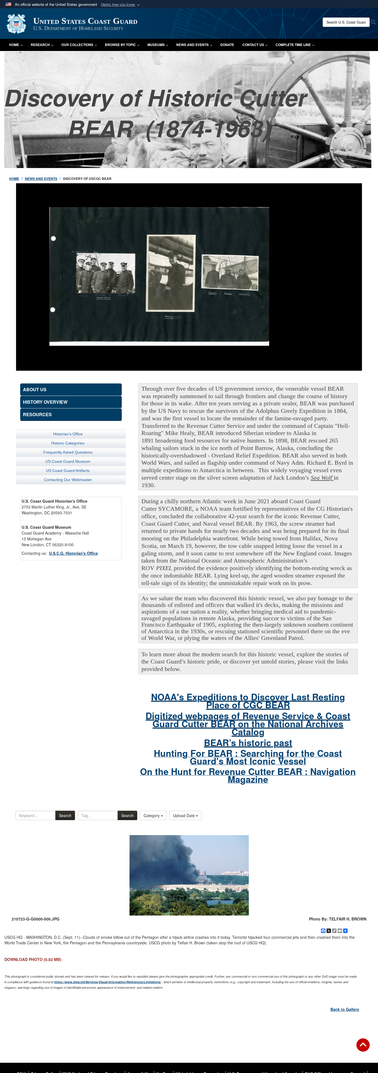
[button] (121, 4)
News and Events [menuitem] (192, 44)
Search (65, 815)
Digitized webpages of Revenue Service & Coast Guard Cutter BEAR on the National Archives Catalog (248, 723)
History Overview (45, 402)
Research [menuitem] (40, 44)
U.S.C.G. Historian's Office (73, 553)
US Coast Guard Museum (67, 461)
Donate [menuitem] (227, 44)
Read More (285, 268)
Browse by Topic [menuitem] (120, 44)
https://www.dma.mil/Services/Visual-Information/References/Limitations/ (107, 982)
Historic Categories (67, 443)
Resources (37, 414)
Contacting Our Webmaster (68, 479)
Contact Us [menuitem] (253, 44)
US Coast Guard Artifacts (68, 470)
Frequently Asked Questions (67, 452)
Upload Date (184, 815)
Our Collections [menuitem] (77, 44)
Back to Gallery (344, 1009)
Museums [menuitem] (156, 44)
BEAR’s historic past (248, 742)
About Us (34, 389)
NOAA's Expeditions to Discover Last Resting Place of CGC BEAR (248, 700)
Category (152, 815)
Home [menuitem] (14, 44)
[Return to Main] (363, 1048)
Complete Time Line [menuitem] (293, 44)
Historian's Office (68, 434)
